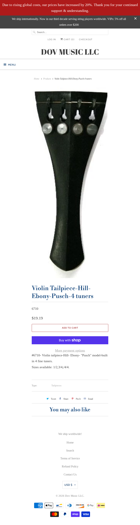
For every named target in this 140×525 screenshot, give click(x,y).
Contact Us (70, 474)
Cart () (68, 39)
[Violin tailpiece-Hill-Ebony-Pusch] (70, 182)
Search (70, 450)
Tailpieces (56, 385)
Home (70, 442)
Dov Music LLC (74, 495)
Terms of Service (70, 458)
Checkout (85, 39)
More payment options (70, 350)
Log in (52, 39)
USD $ (68, 484)
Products (47, 78)
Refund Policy (70, 466)
